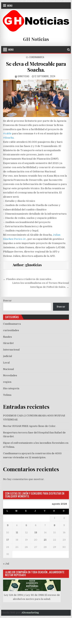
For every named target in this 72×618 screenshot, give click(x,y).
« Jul (6, 563)
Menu (9, 5)
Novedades (10, 375)
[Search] (68, 49)
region (7, 381)
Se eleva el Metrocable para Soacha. (36, 66)
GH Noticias (36, 39)
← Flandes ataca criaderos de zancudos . (27, 279)
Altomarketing (30, 612)
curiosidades (11, 330)
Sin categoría (11, 388)
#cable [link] (7, 133)
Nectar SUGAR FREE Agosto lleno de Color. (29, 426)
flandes (7, 336)
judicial (7, 356)
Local (6, 362)
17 (7, 539)
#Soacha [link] (8, 137)
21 (45, 539)
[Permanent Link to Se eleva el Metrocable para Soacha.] (36, 98)
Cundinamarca (36, 57)
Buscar (7, 300)
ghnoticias (23, 76)
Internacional (11, 349)
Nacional (8, 369)
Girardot (8, 343)
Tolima (7, 394)
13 (35, 532)
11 (17, 532)
